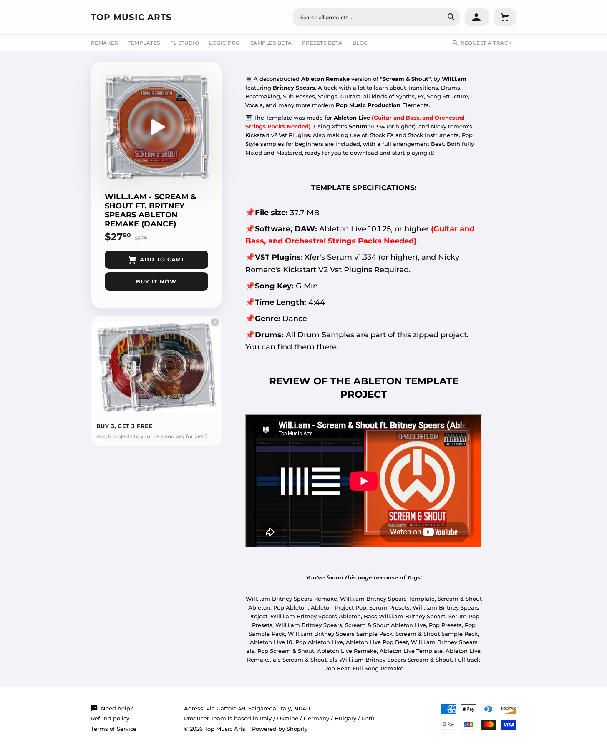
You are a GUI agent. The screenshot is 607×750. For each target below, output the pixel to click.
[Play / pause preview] (156, 127)
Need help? (117, 708)
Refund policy (110, 718)
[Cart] (505, 17)
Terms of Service (113, 728)
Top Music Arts (131, 17)
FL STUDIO (184, 43)
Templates (144, 43)
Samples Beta (271, 43)
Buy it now (156, 281)
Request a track (486, 43)
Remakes (104, 43)
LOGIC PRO (224, 43)
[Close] (215, 322)
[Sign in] (477, 17)
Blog (360, 43)
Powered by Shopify (279, 728)
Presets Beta (322, 43)
